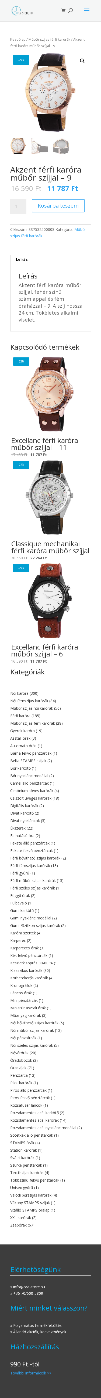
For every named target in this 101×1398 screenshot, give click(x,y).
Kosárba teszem (58, 205)
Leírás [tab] (22, 259)
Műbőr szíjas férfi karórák (49, 39)
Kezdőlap (18, 39)
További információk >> (30, 1373)
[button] (82, 61)
